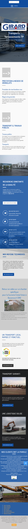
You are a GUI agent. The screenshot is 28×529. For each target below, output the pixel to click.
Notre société (8, 45)
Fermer (14, 524)
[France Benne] (6, 352)
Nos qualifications (10, 203)
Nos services (20, 45)
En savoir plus (8, 274)
